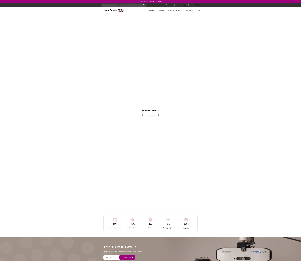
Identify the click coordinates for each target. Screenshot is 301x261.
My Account (178, 5)
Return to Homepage (150, 115)
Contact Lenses (187, 10)
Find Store (192, 5)
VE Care (198, 10)
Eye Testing (170, 5)
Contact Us (197, 5)
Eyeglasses (161, 10)
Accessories (171, 10)
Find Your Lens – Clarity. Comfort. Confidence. (151, 1)
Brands (178, 10)
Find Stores (128, 257)
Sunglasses (151, 10)
